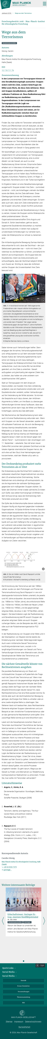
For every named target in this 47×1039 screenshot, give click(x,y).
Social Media (8, 972)
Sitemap (9, 1021)
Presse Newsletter (23, 986)
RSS (23, 1003)
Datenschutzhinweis (33, 1021)
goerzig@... (8, 870)
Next (44, 921)
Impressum (18, 1021)
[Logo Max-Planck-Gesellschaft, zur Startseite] (20, 4)
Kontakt (23, 980)
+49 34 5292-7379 (10, 867)
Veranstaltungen (23, 991)
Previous (3, 921)
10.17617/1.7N (8, 70)
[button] (43, 300)
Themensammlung (23, 997)
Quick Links (8, 968)
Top (42, 965)
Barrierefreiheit (24, 1027)
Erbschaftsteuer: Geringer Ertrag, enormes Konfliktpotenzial (23, 915)
